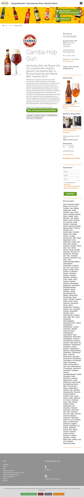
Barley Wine (66, 350)
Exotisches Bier (67, 238)
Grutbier (71, 398)
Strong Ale (76, 220)
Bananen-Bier (72, 427)
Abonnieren (70, 194)
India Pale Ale (67, 254)
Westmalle (66, 212)
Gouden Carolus (67, 232)
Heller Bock (74, 408)
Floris (74, 240)
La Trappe (72, 236)
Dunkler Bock (67, 410)
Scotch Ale (66, 258)
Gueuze (75, 222)
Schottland (73, 275)
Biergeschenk (67, 285)
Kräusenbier (76, 307)
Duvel (71, 208)
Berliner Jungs (67, 439)
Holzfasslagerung (74, 348)
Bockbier (65, 273)
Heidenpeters (72, 425)
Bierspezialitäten (77, 129)
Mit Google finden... (68, 61)
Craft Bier (65, 433)
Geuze (68, 412)
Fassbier (72, 291)
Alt (64, 400)
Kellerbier (65, 309)
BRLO (69, 317)
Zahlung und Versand (8, 470)
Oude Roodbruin (67, 335)
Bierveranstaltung (68, 293)
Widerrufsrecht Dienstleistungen (11, 474)
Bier (78, 425)
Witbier (76, 216)
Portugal (71, 269)
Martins (74, 248)
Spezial (76, 396)
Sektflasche (66, 277)
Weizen (76, 301)
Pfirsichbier (77, 390)
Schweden (66, 283)
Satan (71, 212)
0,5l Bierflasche (76, 352)
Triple (79, 439)
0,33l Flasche (75, 410)
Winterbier (74, 329)
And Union (76, 315)
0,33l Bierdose (67, 352)
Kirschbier (66, 311)
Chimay (71, 220)
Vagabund (74, 423)
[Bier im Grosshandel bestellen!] (42, 110)
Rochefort (74, 244)
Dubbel (74, 210)
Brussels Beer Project (69, 323)
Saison (75, 279)
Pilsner (72, 396)
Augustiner (77, 340)
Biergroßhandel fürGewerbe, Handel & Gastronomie (69, 12)
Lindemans (75, 265)
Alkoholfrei (66, 342)
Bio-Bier (65, 398)
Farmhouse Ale (67, 358)
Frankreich (66, 271)
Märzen (79, 246)
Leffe (78, 242)
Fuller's (78, 317)
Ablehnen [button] (41, 494)
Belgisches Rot (67, 240)
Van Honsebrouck (73, 421)
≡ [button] (81, 3)
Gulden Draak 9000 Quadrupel (71, 261)
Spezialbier (66, 291)
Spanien (65, 388)
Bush (70, 429)
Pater (68, 256)
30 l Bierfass (74, 400)
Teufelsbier (66, 224)
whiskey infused (73, 388)
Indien (72, 313)
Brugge (74, 234)
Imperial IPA (73, 258)
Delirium (75, 429)
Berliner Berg (76, 337)
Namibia (79, 374)
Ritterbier (74, 402)
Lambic (76, 212)
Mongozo (65, 206)
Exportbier (78, 299)
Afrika (74, 238)
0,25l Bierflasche (67, 327)
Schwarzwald (66, 370)
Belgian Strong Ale (76, 350)
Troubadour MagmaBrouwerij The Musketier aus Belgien (71, 106)
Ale (64, 222)
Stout (70, 234)
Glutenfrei (77, 250)
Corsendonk (74, 256)
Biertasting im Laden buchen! (71, 158)
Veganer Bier (66, 418)
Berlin (64, 204)
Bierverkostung (67, 297)
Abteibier (78, 214)
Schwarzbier (66, 252)
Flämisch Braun (73, 295)
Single (72, 414)
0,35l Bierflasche (67, 337)
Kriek (64, 267)
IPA (78, 252)
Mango (79, 238)
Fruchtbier (66, 208)
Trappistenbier (67, 210)
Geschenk (66, 281)
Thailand (78, 323)
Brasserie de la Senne (69, 443)
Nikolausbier (66, 376)
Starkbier (76, 208)
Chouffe (74, 242)
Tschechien (77, 228)
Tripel (71, 218)
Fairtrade (71, 250)
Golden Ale (76, 339)
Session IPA (66, 331)
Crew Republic (75, 285)
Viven (79, 258)
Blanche (65, 220)
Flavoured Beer (67, 265)
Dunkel (65, 402)
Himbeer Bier (66, 329)
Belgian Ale (77, 398)
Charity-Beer (66, 408)
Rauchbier (73, 246)
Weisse (71, 305)
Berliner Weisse (67, 356)
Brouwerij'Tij (66, 435)
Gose (70, 309)
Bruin (64, 256)
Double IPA (71, 354)
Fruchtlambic (66, 344)
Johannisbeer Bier (68, 392)
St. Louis (75, 206)
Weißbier (65, 295)
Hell (73, 406)
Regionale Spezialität (74, 226)
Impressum (6, 464)
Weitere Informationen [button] (59, 494)
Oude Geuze (74, 412)
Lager (72, 267)
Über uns (5, 480)
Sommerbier (72, 273)
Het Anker (66, 431)
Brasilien (65, 269)
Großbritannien (67, 382)
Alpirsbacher (66, 423)
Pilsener (65, 305)
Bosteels (71, 433)
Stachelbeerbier (77, 358)
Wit (73, 360)
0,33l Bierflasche (67, 325)
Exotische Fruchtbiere (69, 394)
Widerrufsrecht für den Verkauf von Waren (13, 472)
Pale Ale (65, 250)
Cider (64, 366)
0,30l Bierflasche (75, 344)
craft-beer (76, 327)
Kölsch (76, 269)
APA (68, 414)
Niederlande (73, 224)
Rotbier (65, 421)
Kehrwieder (70, 441)
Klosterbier (66, 313)
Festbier (68, 400)
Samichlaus (66, 437)
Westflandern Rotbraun (69, 287)
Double (73, 376)
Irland (64, 248)
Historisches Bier (68, 315)
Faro (80, 342)
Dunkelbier (72, 299)
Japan (69, 402)
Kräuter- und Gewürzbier (69, 362)
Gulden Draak (67, 242)
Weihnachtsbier (74, 283)
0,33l (64, 441)
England (65, 234)
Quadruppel (71, 214)
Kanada (70, 279)
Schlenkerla (66, 246)
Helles (65, 317)
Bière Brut (78, 360)
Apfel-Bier (66, 404)
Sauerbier (74, 346)
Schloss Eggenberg (68, 321)
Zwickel (71, 301)
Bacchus (65, 226)
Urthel (69, 259)
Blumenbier (73, 416)
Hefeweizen (66, 303)
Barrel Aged (76, 356)
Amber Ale (73, 431)
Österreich (72, 281)
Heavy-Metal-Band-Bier (69, 374)
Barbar (65, 216)
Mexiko (65, 354)
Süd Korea (66, 275)
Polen (64, 414)
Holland (65, 364)
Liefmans (65, 236)
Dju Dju (76, 267)
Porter (65, 259)
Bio (75, 293)
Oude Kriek (74, 378)
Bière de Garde (76, 382)
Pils (70, 206)
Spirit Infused (74, 342)
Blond (64, 244)
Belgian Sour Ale (67, 380)
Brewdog (65, 425)
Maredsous (69, 222)
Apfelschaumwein (76, 366)
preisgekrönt (76, 309)
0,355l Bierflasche (68, 333)
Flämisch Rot (67, 378)
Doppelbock (66, 289)
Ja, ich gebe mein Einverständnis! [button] (28, 494)
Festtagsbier (74, 370)
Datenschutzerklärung (72, 188)
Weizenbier (66, 218)
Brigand (76, 218)
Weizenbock (74, 277)
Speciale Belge (67, 406)
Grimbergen (75, 254)
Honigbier (70, 216)
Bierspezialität (74, 311)
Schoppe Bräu (67, 319)
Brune (69, 244)
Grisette (72, 404)
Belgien (77, 204)
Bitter (73, 317)
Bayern (73, 331)
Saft (64, 412)
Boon (71, 230)
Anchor (65, 279)
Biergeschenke (67, 129)
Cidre (68, 366)
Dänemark (66, 230)
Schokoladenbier (68, 263)
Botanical (77, 420)
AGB (4, 468)
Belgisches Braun (68, 228)
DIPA (71, 390)
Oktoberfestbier (67, 307)
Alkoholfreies (75, 418)
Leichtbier (66, 396)
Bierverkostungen (68, 130)
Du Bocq (65, 427)
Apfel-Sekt (66, 390)
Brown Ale (74, 252)
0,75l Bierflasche (67, 339)
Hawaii (75, 380)
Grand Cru (66, 420)
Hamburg (65, 372)
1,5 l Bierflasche (67, 368)
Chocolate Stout (72, 386)
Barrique (73, 289)
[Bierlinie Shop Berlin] (72, 122)
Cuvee (69, 248)
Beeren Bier (77, 392)
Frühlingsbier (66, 346)
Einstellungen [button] (48, 494)
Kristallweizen (74, 303)
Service (4, 466)
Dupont (74, 297)
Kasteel (65, 214)
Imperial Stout (77, 368)
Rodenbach (76, 232)
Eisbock (65, 299)
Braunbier (65, 348)
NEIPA (65, 386)
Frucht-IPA (78, 414)
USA (68, 267)
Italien (74, 335)
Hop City (65, 429)
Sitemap (5, 478)
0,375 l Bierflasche (68, 340)
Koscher (72, 420)
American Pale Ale (74, 364)
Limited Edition (67, 360)
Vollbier (65, 301)
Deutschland (70, 204)
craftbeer (74, 439)
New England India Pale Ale (70, 384)
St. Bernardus (73, 271)
